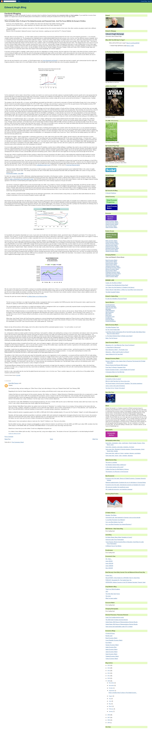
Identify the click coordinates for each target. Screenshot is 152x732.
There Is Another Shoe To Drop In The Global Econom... (122, 692)
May (110, 703)
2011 (108, 675)
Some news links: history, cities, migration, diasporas (119, 455)
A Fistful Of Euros (110, 304)
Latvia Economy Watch (111, 245)
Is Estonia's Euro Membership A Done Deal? (117, 285)
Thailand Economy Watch (112, 275)
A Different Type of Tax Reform (113, 546)
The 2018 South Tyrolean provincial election (117, 619)
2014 (108, 668)
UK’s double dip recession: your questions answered (119, 489)
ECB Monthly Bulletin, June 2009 (14, 173)
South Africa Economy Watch (113, 273)
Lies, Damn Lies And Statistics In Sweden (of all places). (120, 287)
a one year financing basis (72, 165)
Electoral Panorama (111, 306)
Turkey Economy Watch (112, 276)
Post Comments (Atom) (18, 442)
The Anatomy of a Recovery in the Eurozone (117, 471)
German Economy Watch (112, 223)
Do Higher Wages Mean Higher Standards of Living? (119, 537)
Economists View (110, 316)
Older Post (95, 439)
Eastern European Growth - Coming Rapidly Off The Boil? (120, 369)
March (110, 706)
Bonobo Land (109, 635)
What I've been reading (111, 598)
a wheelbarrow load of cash (43, 165)
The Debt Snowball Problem (113, 292)
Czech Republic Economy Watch (114, 640)
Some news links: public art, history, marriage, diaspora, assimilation (123, 453)
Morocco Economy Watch (112, 269)
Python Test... (109, 575)
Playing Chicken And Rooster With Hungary (117, 365)
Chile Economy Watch (111, 261)
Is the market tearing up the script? (114, 467)
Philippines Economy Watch (113, 272)
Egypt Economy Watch (111, 263)
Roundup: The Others (111, 515)
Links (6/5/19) (109, 561)
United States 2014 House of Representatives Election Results (122, 624)
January (111, 711)
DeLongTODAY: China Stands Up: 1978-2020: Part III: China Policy (123, 577)
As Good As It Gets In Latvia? (113, 379)
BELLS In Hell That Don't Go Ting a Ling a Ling (118, 381)
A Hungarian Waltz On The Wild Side (115, 372)
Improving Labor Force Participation (115, 539)
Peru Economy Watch (111, 270)
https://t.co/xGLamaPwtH (132, 43)
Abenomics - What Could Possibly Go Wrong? (117, 352)
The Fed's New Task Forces (113, 593)
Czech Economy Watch (112, 242)
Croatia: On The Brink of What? (114, 282)
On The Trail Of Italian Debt (113, 329)
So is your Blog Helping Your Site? (114, 522)
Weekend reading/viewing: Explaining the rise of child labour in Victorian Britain (126, 482)
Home (51, 439)
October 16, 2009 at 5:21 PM (14, 433)
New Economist (110, 312)
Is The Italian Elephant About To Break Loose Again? (119, 336)
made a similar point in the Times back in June (21, 179)
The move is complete (111, 462)
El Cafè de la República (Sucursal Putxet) (116, 298)
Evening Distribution (111, 321)
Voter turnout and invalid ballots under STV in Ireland (119, 626)
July (110, 698)
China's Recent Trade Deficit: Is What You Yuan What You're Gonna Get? (124, 289)
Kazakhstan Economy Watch (113, 267)
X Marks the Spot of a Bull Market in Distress (117, 469)
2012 (108, 673)
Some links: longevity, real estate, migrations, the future (120, 447)
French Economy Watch (112, 221)
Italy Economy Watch (111, 225)
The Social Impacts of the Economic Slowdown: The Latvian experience (124, 383)
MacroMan (108, 309)
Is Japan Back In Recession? (113, 347)
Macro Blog (108, 313)
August (111, 696)
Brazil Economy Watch (111, 260)
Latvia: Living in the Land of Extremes (115, 385)
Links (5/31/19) (109, 563)
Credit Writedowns (110, 310)
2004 (108, 722)
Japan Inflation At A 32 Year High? (114, 354)
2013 (108, 670)
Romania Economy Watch (112, 248)
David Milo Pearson (13, 383)
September (112, 690)
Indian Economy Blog (111, 307)
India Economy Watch (111, 264)
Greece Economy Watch (112, 224)
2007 (108, 717)
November (111, 685)
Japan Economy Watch (111, 651)
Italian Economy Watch (111, 649)
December (111, 683)
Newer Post (7, 439)
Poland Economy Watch (112, 246)
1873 (107, 591)
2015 (108, 665)
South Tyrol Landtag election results (115, 617)
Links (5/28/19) (109, 565)
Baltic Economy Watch (111, 240)
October (111, 688)
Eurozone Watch (110, 319)
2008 (108, 715)
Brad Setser (109, 315)
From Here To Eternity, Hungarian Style (116, 367)
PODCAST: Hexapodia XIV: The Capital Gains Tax (118, 580)
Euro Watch (109, 642)
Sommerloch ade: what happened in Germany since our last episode (123, 517)
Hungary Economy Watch (112, 243)
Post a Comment (9, 436)
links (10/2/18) (109, 568)
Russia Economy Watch (112, 249)
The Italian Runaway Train (112, 327)
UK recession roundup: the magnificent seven (117, 487)
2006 (108, 720)
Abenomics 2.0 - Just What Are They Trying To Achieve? (120, 345)
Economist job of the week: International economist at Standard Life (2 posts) (125, 484)
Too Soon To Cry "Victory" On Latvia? (115, 388)
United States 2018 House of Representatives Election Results (122, 622)
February (111, 709)
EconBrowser (109, 318)
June (110, 701)
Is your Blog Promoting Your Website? (115, 519)
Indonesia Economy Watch (112, 266)
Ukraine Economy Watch (112, 251)
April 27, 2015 (130, 45)
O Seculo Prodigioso (111, 193)
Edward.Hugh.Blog (15, 7)
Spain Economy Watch (111, 227)
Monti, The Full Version (111, 338)
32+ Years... (109, 559)
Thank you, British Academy (113, 589)
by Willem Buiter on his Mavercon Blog (37, 296)
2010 (108, 678)
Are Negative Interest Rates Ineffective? (116, 464)
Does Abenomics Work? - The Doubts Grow (117, 349)
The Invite (108, 596)
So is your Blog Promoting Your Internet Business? (119, 524)
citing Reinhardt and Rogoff (50, 60)
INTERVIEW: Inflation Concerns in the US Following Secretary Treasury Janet (125, 582)
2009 (108, 681)
